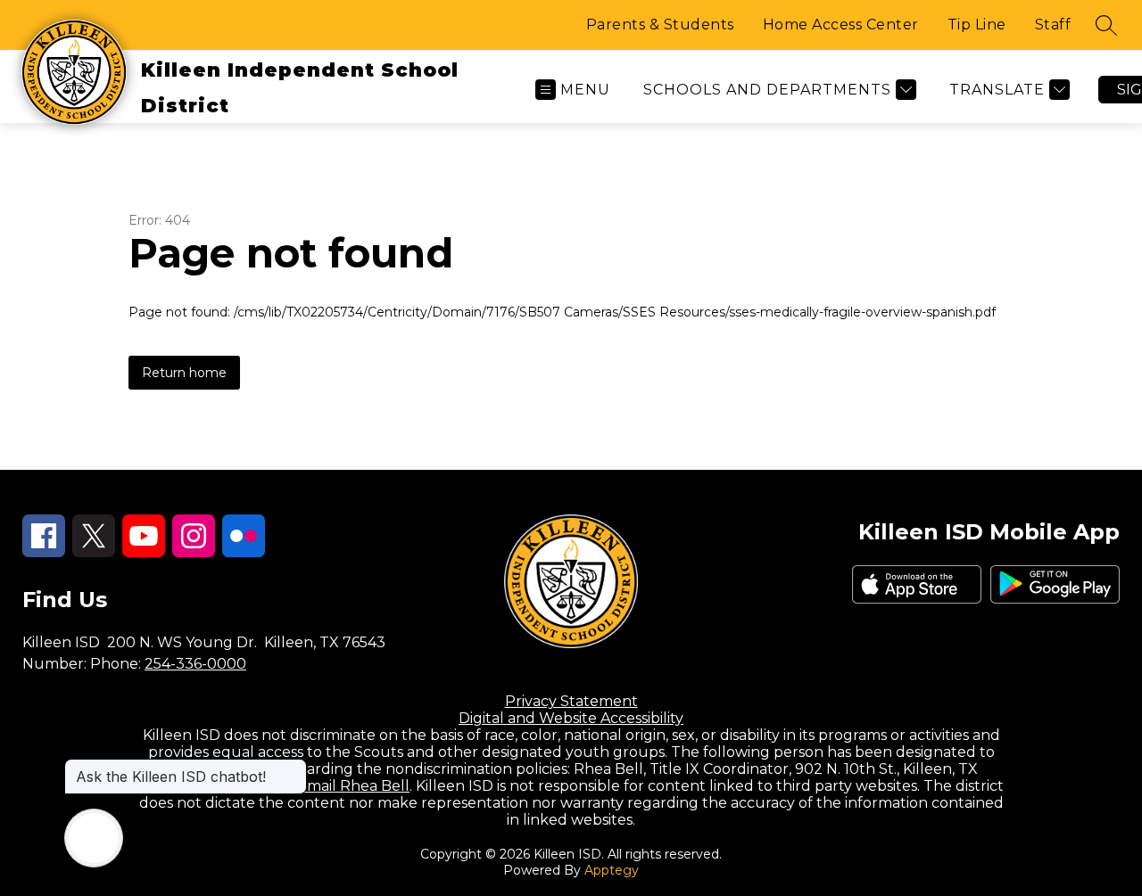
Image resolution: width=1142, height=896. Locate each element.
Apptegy (611, 870)
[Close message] (292, 768)
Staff (1053, 24)
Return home (184, 373)
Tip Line (977, 24)
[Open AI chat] (94, 838)
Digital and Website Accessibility (571, 718)
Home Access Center (841, 24)
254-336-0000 (195, 663)
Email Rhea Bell (353, 785)
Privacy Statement (571, 701)
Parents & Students (660, 24)
